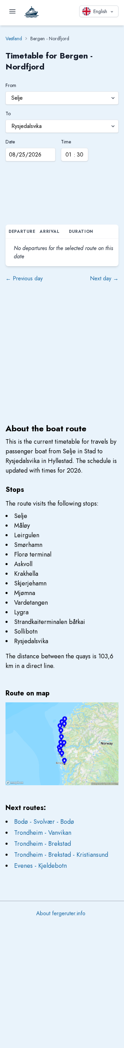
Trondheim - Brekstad (42, 843)
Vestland (14, 38)
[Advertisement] (62, 195)
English (100, 11)
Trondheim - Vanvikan (42, 832)
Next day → (104, 278)
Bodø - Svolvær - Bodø (44, 821)
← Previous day (24, 278)
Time (66, 141)
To (8, 113)
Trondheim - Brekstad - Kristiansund (61, 854)
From (11, 85)
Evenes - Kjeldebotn (40, 865)
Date (10, 141)
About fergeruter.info (60, 913)
